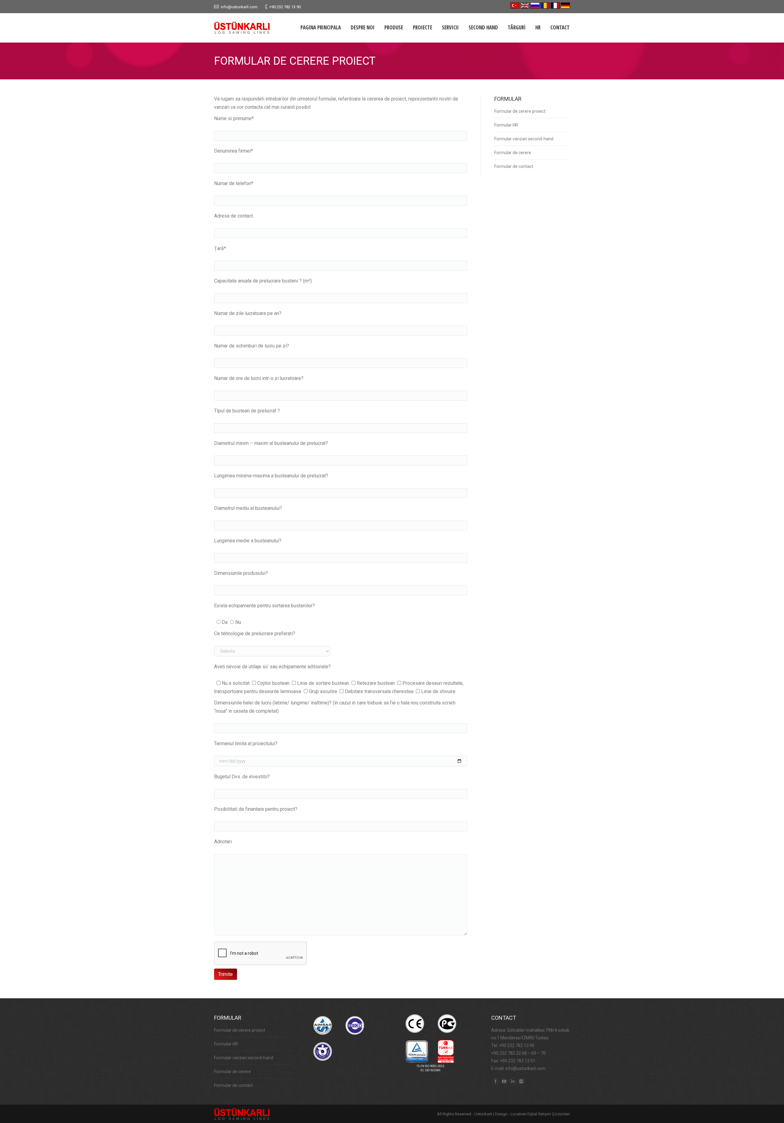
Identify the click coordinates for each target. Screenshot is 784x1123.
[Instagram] (521, 1081)
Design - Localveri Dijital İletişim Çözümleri (532, 1114)
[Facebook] (495, 1081)
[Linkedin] (512, 1081)
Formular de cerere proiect (519, 111)
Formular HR (506, 125)
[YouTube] (504, 1081)
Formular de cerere (512, 152)
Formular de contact (513, 166)
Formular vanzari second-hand (523, 138)
